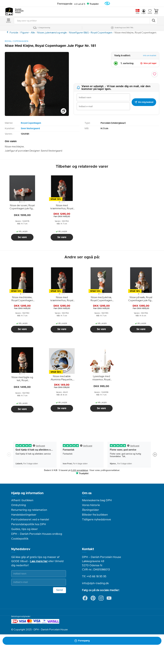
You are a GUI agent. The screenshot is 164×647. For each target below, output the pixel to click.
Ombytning (18, 505)
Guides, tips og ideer (24, 529)
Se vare (22, 237)
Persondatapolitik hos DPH (28, 524)
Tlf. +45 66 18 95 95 (94, 576)
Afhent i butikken (22, 500)
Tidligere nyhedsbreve (96, 519)
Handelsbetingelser (23, 515)
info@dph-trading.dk (95, 583)
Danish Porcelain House (18, 11)
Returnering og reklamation (29, 510)
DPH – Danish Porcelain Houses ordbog (36, 534)
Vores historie (91, 505)
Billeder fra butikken (95, 515)
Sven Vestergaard (30, 128)
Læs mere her (39, 561)
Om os (87, 493)
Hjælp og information (27, 493)
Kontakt (88, 549)
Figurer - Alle (27, 33)
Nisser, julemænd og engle (52, 33)
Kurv (156, 13)
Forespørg (84, 641)
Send (59, 590)
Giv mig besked (145, 102)
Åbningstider (90, 510)
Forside (14, 33)
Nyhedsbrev (20, 549)
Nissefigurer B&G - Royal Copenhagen (90, 33)
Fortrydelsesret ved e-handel (30, 519)
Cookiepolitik (19, 538)
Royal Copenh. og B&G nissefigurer (8, 32)
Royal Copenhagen (31, 123)
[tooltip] (22, 207)
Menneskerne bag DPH (97, 500)
